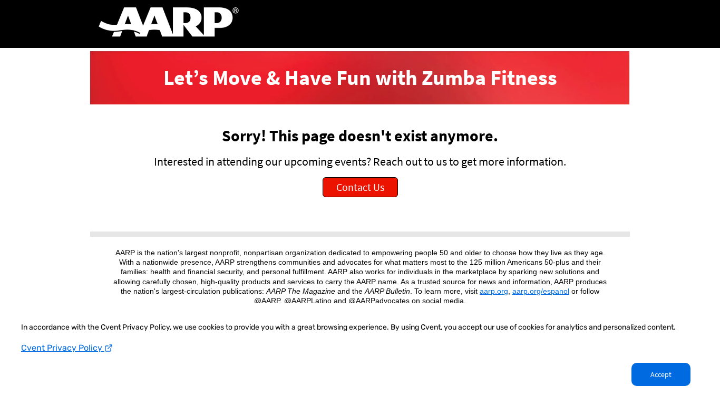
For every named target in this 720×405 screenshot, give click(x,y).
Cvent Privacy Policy (62, 348)
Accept (661, 374)
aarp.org (494, 291)
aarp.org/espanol (540, 291)
